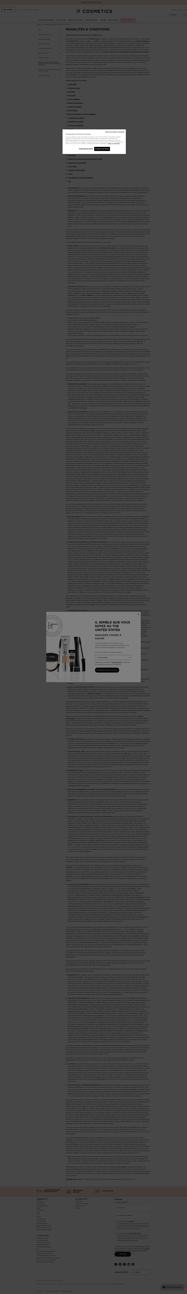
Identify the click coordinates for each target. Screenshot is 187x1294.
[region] (94, 141)
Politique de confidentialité (114, 143)
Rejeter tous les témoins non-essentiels (114, 132)
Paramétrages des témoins (86, 149)
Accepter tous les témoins (102, 149)
